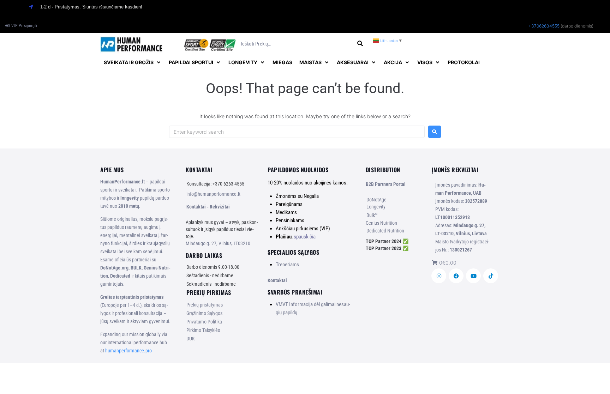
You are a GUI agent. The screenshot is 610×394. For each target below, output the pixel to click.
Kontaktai (277, 280)
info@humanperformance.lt (213, 194)
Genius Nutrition (381, 223)
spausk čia (305, 237)
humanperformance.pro (128, 350)
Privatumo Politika (204, 322)
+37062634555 (544, 26)
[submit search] (360, 43)
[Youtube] (473, 275)
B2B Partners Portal (386, 184)
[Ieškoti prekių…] (296, 43)
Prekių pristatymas (204, 305)
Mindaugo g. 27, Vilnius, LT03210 (218, 243)
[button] (132, 62)
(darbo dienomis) (577, 26)
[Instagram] (438, 275)
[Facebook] (456, 275)
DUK (190, 338)
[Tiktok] (490, 275)
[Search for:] (297, 132)
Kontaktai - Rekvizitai (208, 207)
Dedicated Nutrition (385, 231)
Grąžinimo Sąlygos (204, 313)
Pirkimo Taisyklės (203, 330)
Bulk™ (372, 215)
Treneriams (287, 264)
